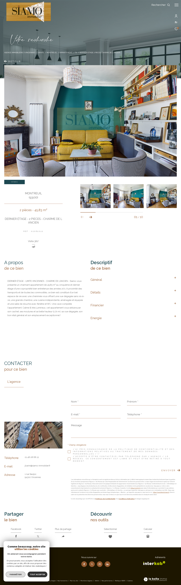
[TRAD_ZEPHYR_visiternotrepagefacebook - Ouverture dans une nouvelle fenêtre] (84, 564)
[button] (91, 217)
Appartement (66, 52)
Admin (97, 580)
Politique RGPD (120, 580)
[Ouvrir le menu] (176, 5)
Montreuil (52, 52)
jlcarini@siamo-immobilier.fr (37, 466)
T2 (76, 52)
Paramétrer (16, 574)
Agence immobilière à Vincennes (19, 52)
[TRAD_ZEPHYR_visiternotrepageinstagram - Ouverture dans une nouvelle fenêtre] (100, 564)
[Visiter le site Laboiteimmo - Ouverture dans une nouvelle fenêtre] (155, 580)
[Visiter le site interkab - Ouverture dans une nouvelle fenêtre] (154, 563)
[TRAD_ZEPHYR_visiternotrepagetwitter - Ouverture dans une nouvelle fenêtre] (92, 564)
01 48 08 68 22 (32, 457)
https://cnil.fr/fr (136, 488)
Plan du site (74, 580)
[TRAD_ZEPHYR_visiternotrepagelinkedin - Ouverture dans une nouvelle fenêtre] (107, 564)
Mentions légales (86, 580)
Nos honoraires (62, 580)
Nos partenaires (107, 580)
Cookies (130, 580)
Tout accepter (37, 574)
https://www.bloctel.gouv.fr (161, 492)
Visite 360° (33, 241)
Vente (41, 52)
